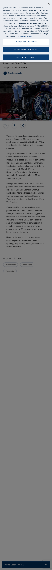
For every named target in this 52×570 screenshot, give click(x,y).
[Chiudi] (49, 4)
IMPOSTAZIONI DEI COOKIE (26, 41)
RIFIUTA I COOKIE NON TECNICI (26, 49)
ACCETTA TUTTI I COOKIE (26, 57)
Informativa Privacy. (25, 36)
